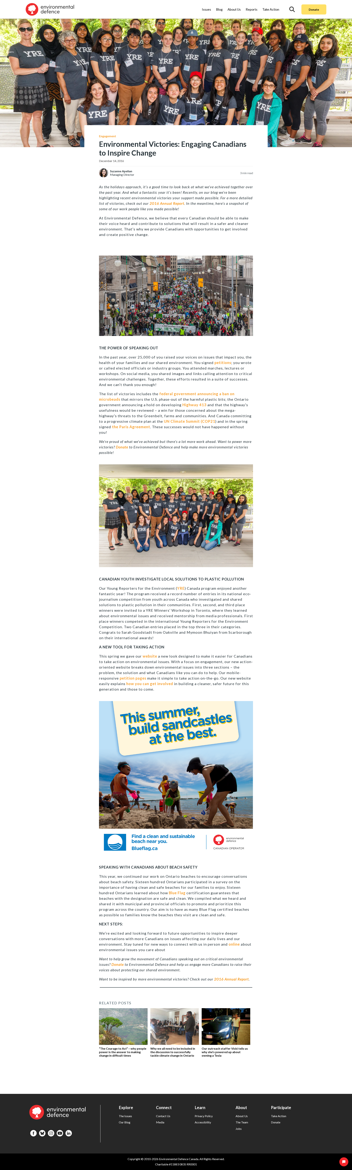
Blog (219, 9)
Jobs (239, 1128)
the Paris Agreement (131, 427)
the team (242, 1122)
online (234, 944)
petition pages (133, 678)
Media (160, 1122)
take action (278, 1116)
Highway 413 (194, 405)
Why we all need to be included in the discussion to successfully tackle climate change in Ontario (172, 1052)
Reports (251, 9)
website (150, 656)
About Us (234, 9)
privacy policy (204, 1116)
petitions (222, 362)
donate (275, 1122)
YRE (181, 588)
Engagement (107, 136)
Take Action (270, 9)
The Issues (125, 1116)
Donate (314, 9)
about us (242, 1116)
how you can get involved (150, 683)
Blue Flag (177, 893)
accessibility (203, 1122)
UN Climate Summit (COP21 (189, 421)
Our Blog (124, 1122)
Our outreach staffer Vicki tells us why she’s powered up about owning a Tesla (225, 1052)
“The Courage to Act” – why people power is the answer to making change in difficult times (122, 1052)
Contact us (163, 1116)
